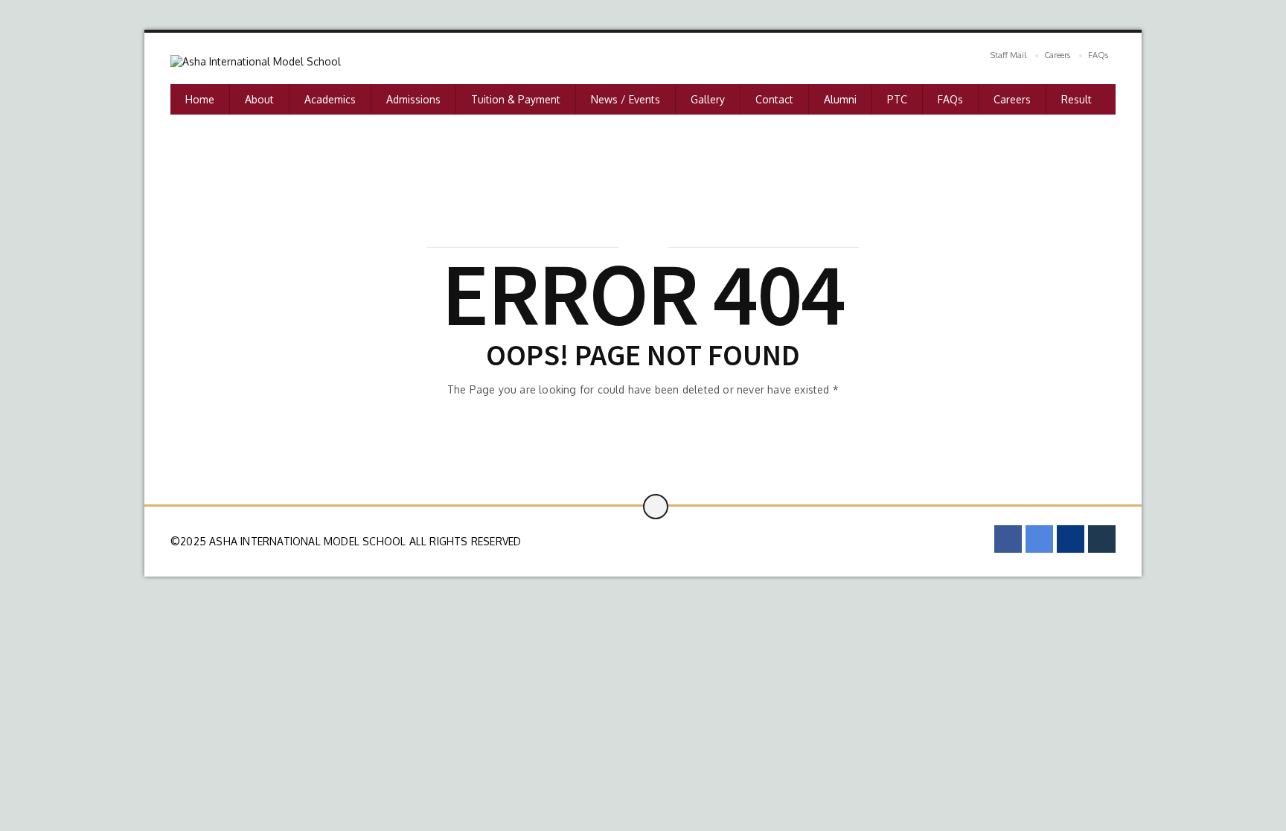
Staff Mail (1008, 55)
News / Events (625, 99)
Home (199, 99)
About (259, 99)
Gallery (708, 99)
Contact (774, 99)
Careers (1057, 55)
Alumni (840, 99)
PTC (897, 99)
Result (1076, 99)
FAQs (1098, 55)
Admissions (413, 99)
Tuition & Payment (515, 99)
